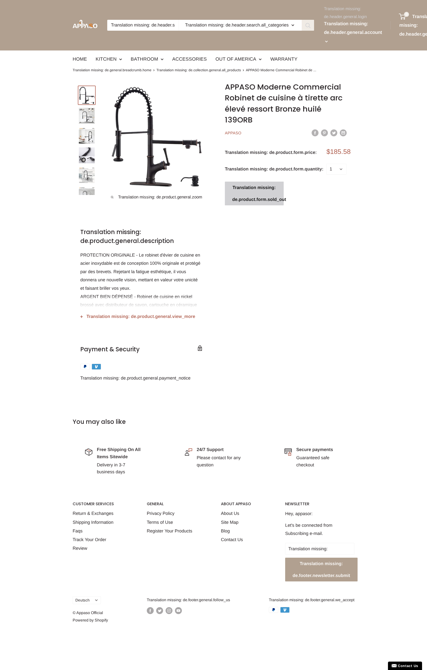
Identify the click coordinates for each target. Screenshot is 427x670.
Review (80, 548)
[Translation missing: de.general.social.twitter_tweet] (333, 132)
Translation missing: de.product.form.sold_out (258, 193)
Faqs (78, 530)
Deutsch (82, 600)
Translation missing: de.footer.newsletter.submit (321, 569)
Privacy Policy (160, 513)
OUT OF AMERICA (235, 59)
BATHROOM (144, 59)
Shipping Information (93, 522)
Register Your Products (169, 530)
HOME (80, 59)
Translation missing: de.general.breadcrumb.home (112, 70)
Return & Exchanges (93, 513)
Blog (225, 530)
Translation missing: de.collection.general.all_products (198, 70)
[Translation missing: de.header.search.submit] (308, 25)
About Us (230, 513)
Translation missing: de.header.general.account (353, 28)
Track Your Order (89, 539)
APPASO (233, 133)
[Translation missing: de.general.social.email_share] (343, 132)
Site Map (229, 522)
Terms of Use (160, 522)
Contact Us (232, 539)
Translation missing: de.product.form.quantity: (274, 169)
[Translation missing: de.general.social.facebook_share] (315, 132)
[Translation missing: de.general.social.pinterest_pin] (324, 132)
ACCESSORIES (189, 59)
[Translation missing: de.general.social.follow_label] (150, 610)
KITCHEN (106, 59)
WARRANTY (284, 59)
